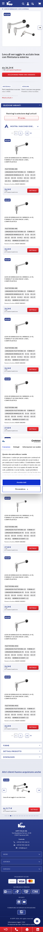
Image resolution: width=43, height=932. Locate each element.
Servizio (6, 869)
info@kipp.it (22, 848)
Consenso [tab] (6, 447)
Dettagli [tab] (16, 447)
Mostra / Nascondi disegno (23, 126)
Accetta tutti (21, 482)
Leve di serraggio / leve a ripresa (16, 9)
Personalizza (20, 489)
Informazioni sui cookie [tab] (32, 447)
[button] (40, 28)
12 (27, 133)
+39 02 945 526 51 (22, 842)
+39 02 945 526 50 (22, 845)
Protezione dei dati (14, 924)
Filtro (22, 118)
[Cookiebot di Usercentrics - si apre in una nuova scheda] (31, 441)
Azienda (6, 861)
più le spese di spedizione (13, 70)
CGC (23, 922)
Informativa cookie (28, 924)
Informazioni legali (14, 922)
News (5, 854)
